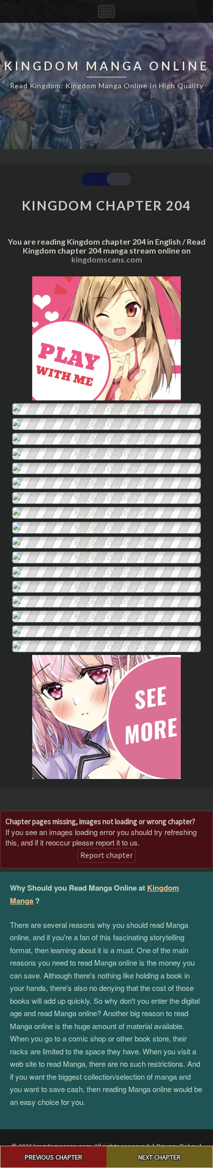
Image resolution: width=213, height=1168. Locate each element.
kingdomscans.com (106, 259)
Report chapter (106, 855)
